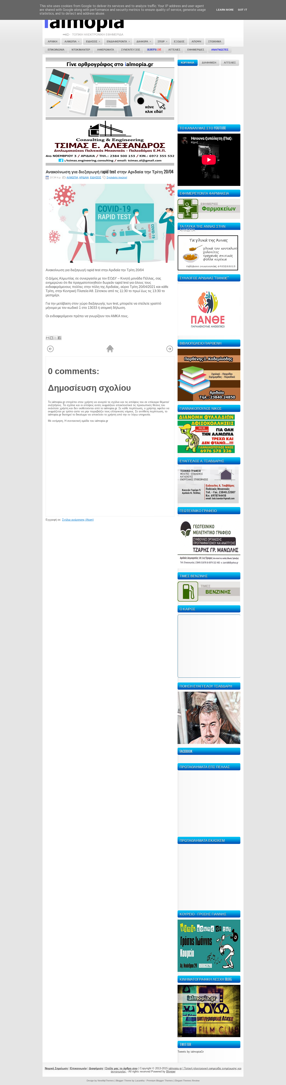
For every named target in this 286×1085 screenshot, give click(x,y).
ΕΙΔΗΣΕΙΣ (95, 177)
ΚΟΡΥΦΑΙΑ (187, 62)
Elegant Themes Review (187, 1080)
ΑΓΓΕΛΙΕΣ (230, 62)
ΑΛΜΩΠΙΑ (72, 177)
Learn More (225, 9)
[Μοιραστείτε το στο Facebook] (59, 338)
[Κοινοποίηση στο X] (55, 338)
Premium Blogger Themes (160, 1080)
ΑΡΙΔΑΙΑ (84, 177)
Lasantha (139, 1080)
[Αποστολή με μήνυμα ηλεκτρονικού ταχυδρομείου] (47, 338)
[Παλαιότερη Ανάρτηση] (169, 351)
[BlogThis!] (51, 338)
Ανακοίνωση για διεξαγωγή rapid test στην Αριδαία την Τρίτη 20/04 (110, 171)
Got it (242, 9)
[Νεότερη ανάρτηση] (50, 351)
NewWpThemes (106, 1080)
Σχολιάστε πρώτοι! (117, 177)
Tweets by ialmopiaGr (191, 1051)
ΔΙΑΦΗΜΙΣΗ (209, 62)
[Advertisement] (209, 94)
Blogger (170, 1071)
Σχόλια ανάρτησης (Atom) (78, 519)
